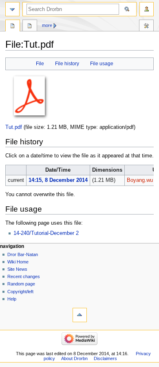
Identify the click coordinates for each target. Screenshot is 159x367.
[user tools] (146, 9)
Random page (21, 283)
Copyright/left (20, 291)
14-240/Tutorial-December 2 (46, 233)
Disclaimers (105, 358)
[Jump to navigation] (12, 9)
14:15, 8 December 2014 (58, 180)
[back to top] (80, 315)
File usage (101, 63)
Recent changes (23, 276)
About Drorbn (74, 358)
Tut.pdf (13, 127)
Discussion (30, 26)
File (40, 63)
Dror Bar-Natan (22, 254)
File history (67, 63)
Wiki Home (18, 261)
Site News (17, 269)
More (47, 25)
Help (11, 298)
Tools (146, 26)
